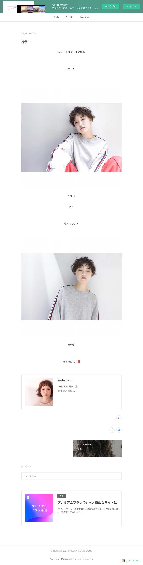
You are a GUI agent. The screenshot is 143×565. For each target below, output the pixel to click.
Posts (56, 16)
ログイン (131, 6)
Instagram (84, 16)
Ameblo (69, 16)
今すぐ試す (110, 6)
